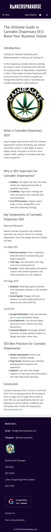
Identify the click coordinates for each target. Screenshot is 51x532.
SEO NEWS (10, 473)
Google (17, 317)
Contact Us (10, 513)
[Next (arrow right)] (46, 266)
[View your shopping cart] (40, 15)
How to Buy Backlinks (15, 520)
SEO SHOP (9, 486)
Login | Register (31, 15)
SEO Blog (9, 467)
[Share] (48, 2)
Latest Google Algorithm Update (20, 479)
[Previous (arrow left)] (4, 266)
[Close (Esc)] (43, 2)
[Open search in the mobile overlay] (47, 15)
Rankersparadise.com (13, 409)
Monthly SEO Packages (15, 460)
